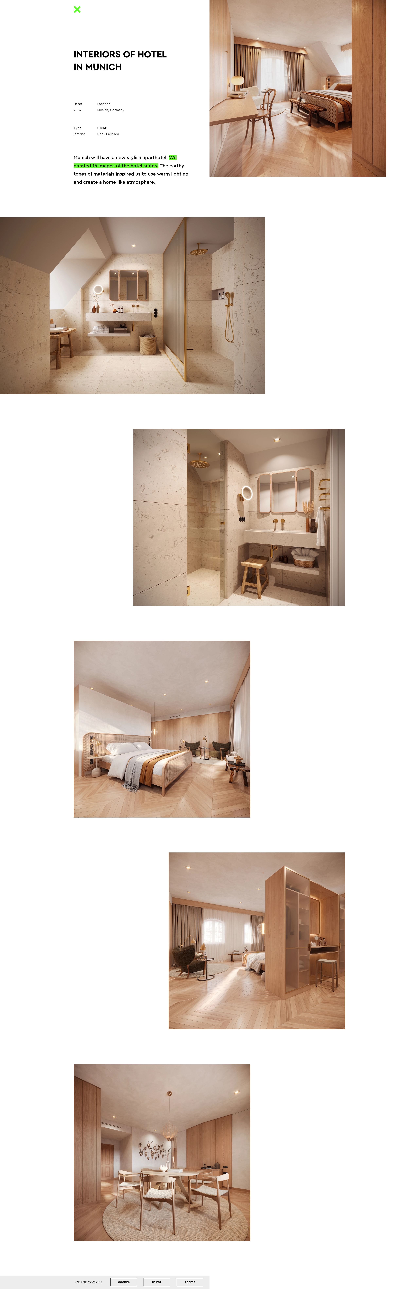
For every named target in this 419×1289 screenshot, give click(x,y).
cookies (124, 1282)
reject (157, 1282)
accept (190, 1282)
